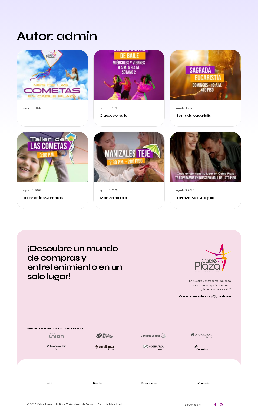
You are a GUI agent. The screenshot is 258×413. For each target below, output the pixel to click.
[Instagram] (221, 404)
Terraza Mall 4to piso (195, 198)
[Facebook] (215, 404)
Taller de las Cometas (42, 198)
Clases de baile (113, 115)
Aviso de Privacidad (110, 404)
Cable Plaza (44, 404)
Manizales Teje (113, 198)
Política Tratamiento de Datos (74, 404)
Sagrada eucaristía (193, 115)
